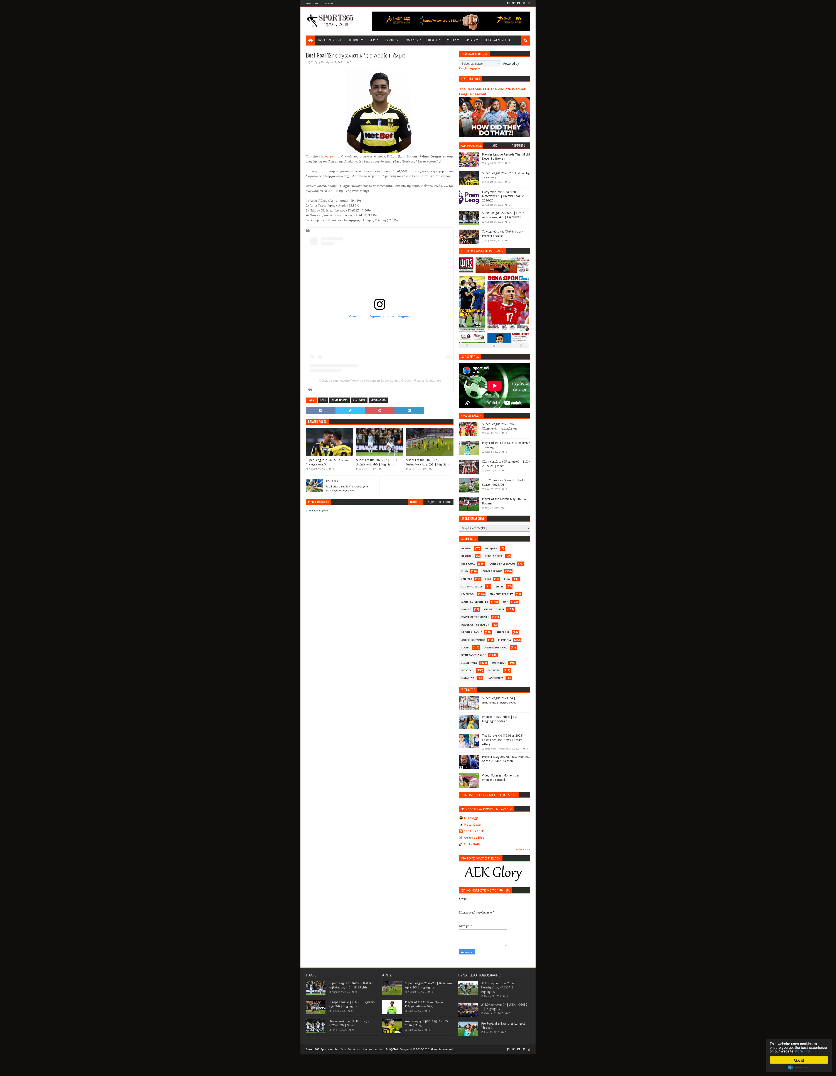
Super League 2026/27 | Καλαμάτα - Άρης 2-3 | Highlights (428, 462)
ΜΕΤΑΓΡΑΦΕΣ (469, 663)
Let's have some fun (497, 40)
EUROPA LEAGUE (492, 571)
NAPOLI (466, 609)
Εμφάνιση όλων (522, 849)
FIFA (507, 579)
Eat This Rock (474, 831)
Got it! (799, 1060)
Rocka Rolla (472, 844)
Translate (474, 69)
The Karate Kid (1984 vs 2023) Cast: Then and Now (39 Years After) (502, 740)
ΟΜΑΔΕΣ (412, 40)
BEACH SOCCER (493, 556)
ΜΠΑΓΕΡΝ (494, 670)
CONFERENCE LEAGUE (502, 563)
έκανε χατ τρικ (331, 156)
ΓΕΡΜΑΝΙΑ (504, 640)
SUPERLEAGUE (378, 400)
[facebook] (508, 3)
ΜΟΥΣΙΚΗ (467, 670)
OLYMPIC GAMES (494, 609)
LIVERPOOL (468, 594)
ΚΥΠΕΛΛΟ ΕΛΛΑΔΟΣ (473, 655)
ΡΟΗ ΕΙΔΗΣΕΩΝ (329, 40)
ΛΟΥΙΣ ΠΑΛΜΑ (339, 400)
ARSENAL (466, 548)
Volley (451, 40)
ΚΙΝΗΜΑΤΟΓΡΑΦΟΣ (496, 647)
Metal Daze (472, 824)
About (316, 3)
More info (802, 1051)
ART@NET (491, 548)
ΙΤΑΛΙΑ (465, 647)
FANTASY (466, 579)
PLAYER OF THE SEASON (475, 624)
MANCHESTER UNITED (474, 602)
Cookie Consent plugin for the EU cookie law (799, 1067)
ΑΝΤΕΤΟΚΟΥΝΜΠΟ (473, 640)
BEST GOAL (359, 400)
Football (354, 40)
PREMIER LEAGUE (471, 632)
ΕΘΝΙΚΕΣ (392, 40)
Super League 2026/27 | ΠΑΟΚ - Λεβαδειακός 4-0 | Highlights (378, 462)
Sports (470, 40)
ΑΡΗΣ (323, 400)
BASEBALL (467, 556)
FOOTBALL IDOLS (471, 586)
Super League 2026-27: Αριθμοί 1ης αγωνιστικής (327, 462)
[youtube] (518, 3)
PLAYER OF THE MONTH (475, 617)
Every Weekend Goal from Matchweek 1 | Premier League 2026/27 (503, 196)
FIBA (488, 579)
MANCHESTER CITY (501, 594)
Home (308, 3)
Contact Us (328, 3)
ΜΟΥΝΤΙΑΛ (499, 663)
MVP (505, 602)
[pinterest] (524, 3)
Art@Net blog (474, 837)
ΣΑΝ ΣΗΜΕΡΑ (495, 678)
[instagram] (528, 3)
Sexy (373, 40)
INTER (500, 586)
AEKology (471, 818)
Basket (432, 40)
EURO (464, 571)
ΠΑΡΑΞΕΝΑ (467, 678)
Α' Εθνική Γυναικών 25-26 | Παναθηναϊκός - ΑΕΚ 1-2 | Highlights (499, 987)
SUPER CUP (503, 632)
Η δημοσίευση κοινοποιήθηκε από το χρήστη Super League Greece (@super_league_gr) (380, 380)
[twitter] (513, 3)
